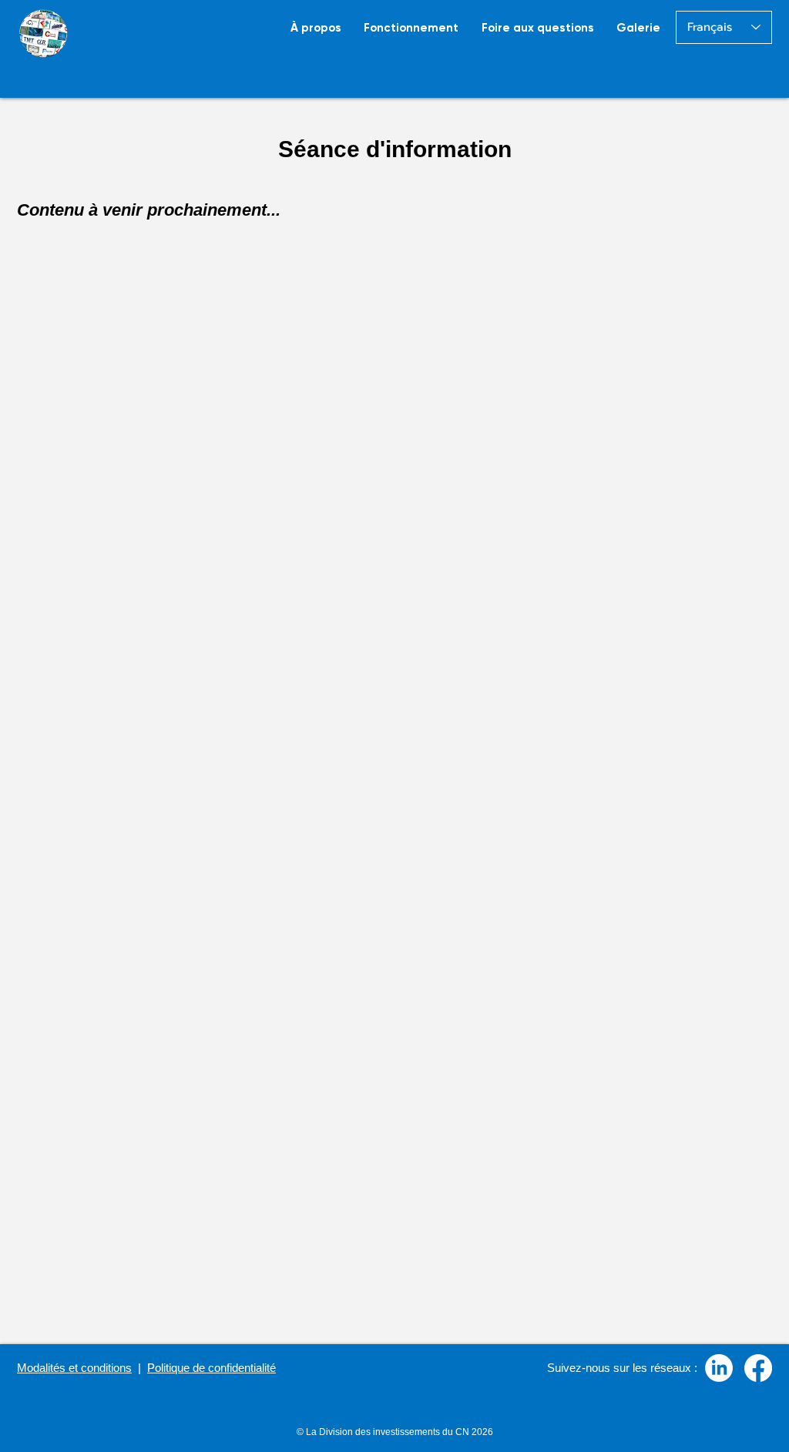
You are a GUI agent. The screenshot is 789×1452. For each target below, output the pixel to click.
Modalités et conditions (74, 1367)
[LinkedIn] (719, 1368)
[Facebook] (758, 1368)
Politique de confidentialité (211, 1367)
